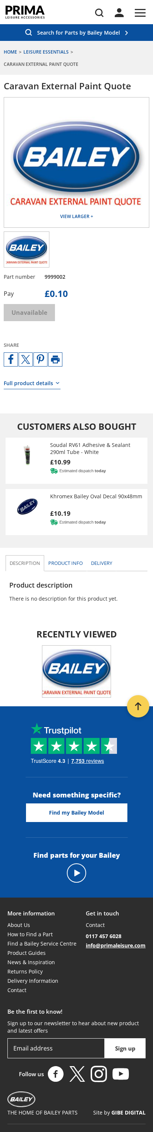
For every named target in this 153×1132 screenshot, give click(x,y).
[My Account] (119, 13)
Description (25, 563)
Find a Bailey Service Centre (41, 943)
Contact (16, 990)
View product (76, 461)
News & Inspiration (31, 962)
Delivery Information (32, 980)
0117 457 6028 (103, 936)
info (65, 563)
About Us (18, 924)
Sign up (125, 1048)
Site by (119, 1112)
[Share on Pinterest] (40, 359)
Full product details (28, 383)
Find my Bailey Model (76, 812)
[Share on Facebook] (11, 359)
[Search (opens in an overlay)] (99, 13)
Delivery (101, 563)
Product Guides (26, 952)
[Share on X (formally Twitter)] (26, 359)
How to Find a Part (30, 934)
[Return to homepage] (25, 12)
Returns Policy (25, 971)
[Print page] (55, 359)
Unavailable (29, 312)
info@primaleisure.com (116, 945)
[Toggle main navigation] (140, 12)
